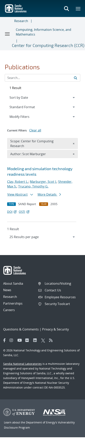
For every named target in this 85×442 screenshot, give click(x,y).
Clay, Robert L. (17, 181)
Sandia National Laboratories (22, 364)
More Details (47, 194)
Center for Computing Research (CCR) (48, 45)
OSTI (22, 212)
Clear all (35, 130)
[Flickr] (28, 340)
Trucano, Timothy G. (33, 186)
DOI (9, 212)
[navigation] (42, 237)
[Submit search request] (75, 78)
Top (73, 437)
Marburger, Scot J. (43, 181)
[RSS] (52, 340)
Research (21, 21)
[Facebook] (5, 340)
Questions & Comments (21, 329)
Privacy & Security (55, 329)
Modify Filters (24, 116)
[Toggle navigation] (7, 33)
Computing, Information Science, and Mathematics (43, 32)
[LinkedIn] (36, 340)
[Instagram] (12, 340)
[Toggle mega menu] (78, 8)
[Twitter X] (44, 340)
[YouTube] (20, 340)
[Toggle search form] (66, 8)
